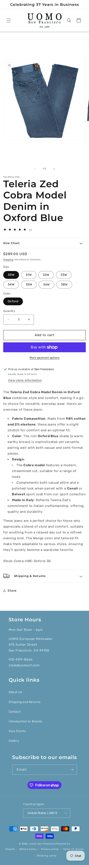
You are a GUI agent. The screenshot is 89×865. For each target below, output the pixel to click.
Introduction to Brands (25, 721)
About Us (15, 692)
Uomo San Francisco (42, 843)
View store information (25, 380)
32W (46, 275)
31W (29, 275)
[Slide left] (35, 169)
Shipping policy (47, 855)
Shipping (8, 259)
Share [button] (12, 590)
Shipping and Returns (25, 702)
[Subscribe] (72, 770)
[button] (8, 20)
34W (11, 284)
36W (46, 284)
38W (64, 284)
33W (63, 275)
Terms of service (73, 849)
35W (29, 284)
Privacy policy (50, 849)
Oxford (13, 301)
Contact (15, 712)
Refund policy (28, 849)
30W (11, 275)
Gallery (14, 741)
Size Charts (17, 731)
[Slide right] (54, 169)
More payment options (44, 357)
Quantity (9, 311)
